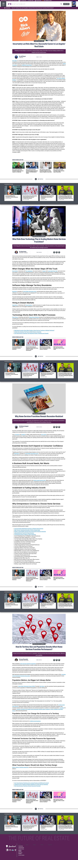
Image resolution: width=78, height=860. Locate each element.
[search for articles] (62, 4)
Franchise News (20, 846)
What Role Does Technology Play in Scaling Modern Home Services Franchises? (30, 7)
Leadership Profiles (39, 41)
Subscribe (66, 4)
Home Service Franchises (39, 236)
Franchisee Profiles (21, 848)
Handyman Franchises (20, 851)
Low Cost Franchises (21, 855)
